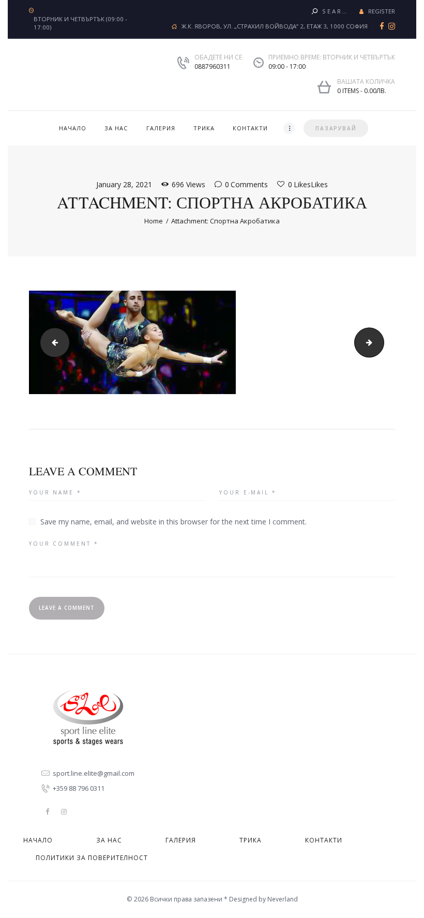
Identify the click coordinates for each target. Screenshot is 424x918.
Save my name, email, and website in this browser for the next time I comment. (173, 521)
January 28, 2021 (124, 184)
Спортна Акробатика (380, 342)
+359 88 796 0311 (78, 788)
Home (153, 220)
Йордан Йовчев (51, 342)
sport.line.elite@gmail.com (93, 773)
